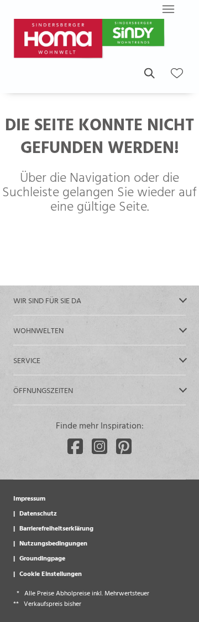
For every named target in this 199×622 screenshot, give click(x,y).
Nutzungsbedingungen (53, 543)
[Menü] (168, 9)
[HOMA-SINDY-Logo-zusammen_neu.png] (90, 40)
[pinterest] (124, 446)
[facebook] (75, 446)
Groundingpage (42, 558)
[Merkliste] (177, 73)
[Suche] (149, 73)
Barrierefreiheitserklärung (56, 528)
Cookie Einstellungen (50, 573)
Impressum (29, 498)
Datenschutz (38, 513)
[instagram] (99, 446)
